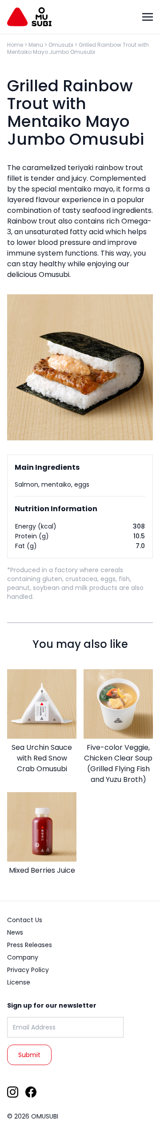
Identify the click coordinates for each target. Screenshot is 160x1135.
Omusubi (60, 45)
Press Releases (29, 944)
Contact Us (24, 919)
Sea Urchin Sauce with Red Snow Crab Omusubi (42, 758)
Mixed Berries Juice (42, 870)
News (15, 932)
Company (22, 957)
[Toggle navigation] (147, 17)
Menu (35, 45)
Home (15, 45)
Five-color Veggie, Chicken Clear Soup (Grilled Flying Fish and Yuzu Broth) (118, 763)
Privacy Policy (28, 969)
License (18, 982)
